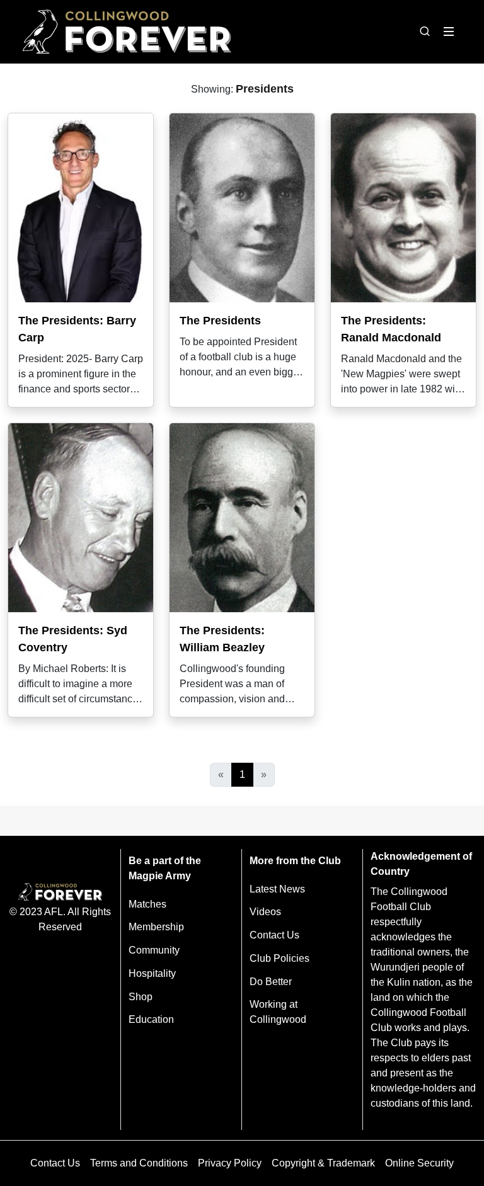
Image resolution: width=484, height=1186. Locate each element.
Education (151, 1019)
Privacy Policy (230, 1163)
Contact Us (274, 935)
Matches (147, 904)
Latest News (277, 889)
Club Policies (279, 958)
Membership (156, 926)
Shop (141, 996)
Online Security (419, 1163)
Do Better (271, 981)
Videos (265, 911)
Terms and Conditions (139, 1163)
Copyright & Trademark (323, 1163)
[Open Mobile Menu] (449, 31)
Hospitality (152, 973)
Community (154, 950)
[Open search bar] (424, 31)
